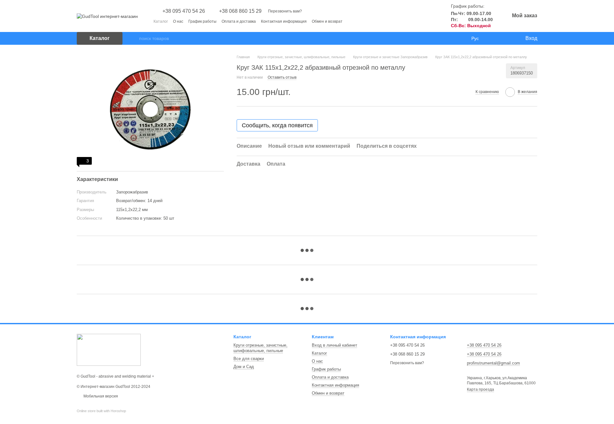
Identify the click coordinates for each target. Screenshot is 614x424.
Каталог (161, 21)
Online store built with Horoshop (101, 411)
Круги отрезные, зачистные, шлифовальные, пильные (260, 348)
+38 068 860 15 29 (240, 11)
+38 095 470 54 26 (183, 11)
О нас (178, 21)
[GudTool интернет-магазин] (109, 349)
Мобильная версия (100, 396)
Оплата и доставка (239, 21)
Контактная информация (284, 21)
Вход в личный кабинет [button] (334, 345)
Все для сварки (248, 358)
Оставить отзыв (282, 77)
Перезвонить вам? (285, 11)
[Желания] (507, 38)
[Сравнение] (494, 38)
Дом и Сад (243, 366)
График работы (202, 21)
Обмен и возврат (327, 21)
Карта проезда (480, 389)
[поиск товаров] (134, 38)
